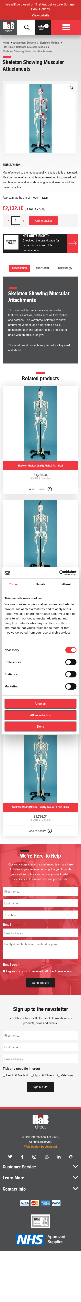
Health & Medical (17, 1075)
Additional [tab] (42, 268)
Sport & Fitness (44, 1075)
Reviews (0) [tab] (65, 268)
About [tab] (66, 584)
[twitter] (10, 1157)
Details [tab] (40, 584)
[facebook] (22, 1157)
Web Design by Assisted (40, 1146)
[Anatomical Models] (11, 243)
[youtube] (47, 1157)
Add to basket (43, 220)
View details (40, 15)
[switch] (70, 662)
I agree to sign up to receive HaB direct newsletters (38, 971)
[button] (71, 87)
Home (6, 42)
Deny (40, 726)
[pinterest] (71, 1157)
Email (13, 924)
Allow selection (40, 715)
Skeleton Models (50, 42)
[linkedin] (59, 1157)
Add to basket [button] (37, 489)
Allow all (40, 703)
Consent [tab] (14, 584)
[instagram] (34, 1157)
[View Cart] (41, 27)
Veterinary (67, 1075)
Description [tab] (19, 268)
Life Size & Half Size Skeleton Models (25, 47)
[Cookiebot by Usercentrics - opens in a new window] (59, 572)
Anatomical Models (24, 42)
